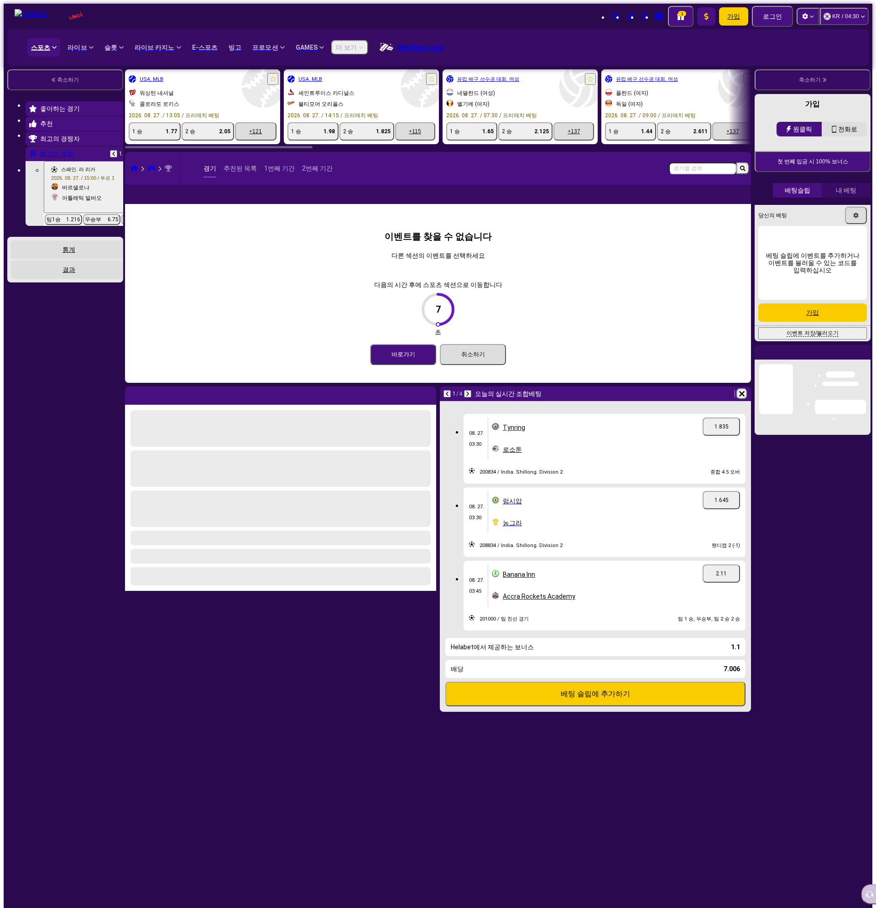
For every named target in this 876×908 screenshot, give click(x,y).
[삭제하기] (427, 408)
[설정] (808, 16)
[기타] (737, 201)
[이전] (113, 153)
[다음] (156, 408)
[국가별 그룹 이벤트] (115, 284)
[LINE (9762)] (134, 168)
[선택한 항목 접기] (104, 284)
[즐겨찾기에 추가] (272, 79)
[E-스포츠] (151, 168)
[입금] (706, 16)
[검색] (742, 168)
